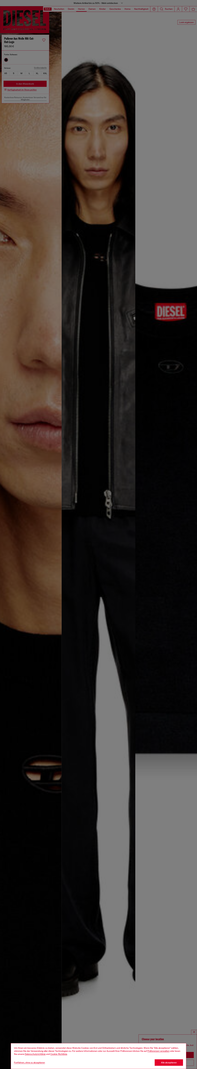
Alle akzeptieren (169, 1062)
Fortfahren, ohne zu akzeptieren (29, 1062)
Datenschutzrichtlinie (35, 1054)
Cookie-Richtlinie (58, 1054)
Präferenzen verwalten (158, 1051)
